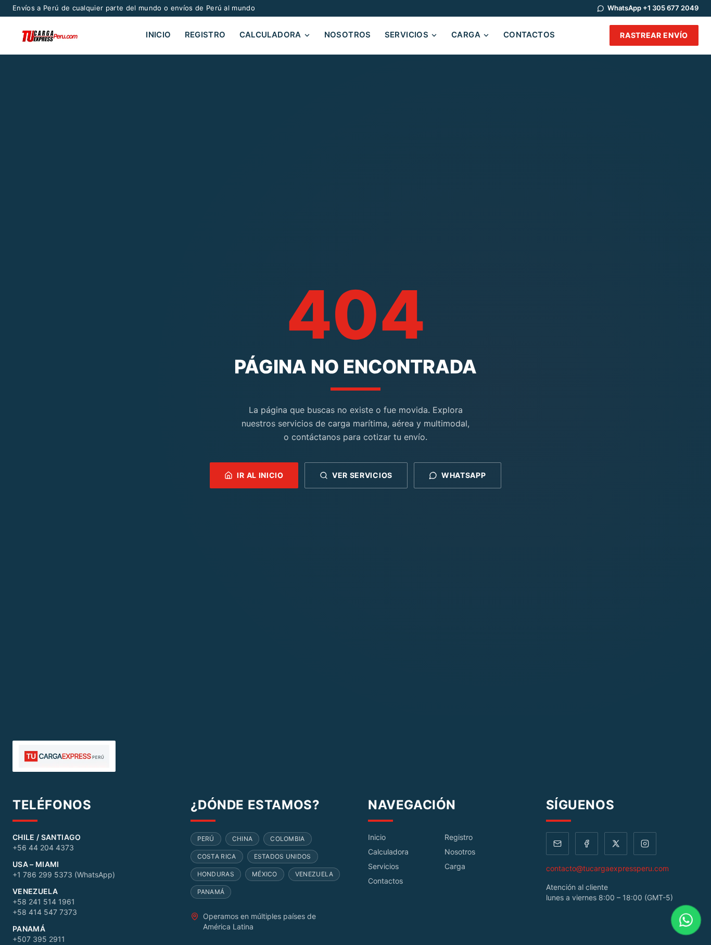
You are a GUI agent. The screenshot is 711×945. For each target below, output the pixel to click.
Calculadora (270, 35)
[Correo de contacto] (557, 843)
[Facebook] (586, 843)
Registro (205, 35)
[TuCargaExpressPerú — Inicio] (51, 35)
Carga (465, 35)
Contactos (529, 35)
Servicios (406, 35)
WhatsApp (463, 475)
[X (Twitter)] (615, 843)
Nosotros (347, 35)
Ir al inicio (260, 475)
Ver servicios (362, 475)
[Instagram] (644, 843)
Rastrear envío (654, 35)
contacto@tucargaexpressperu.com (607, 868)
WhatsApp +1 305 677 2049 (653, 8)
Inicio (158, 35)
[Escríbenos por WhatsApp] (686, 920)
